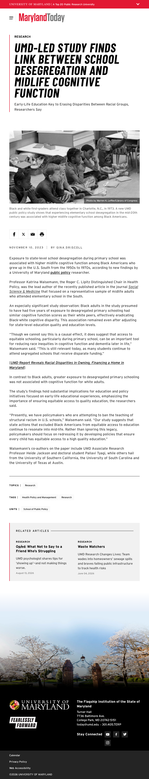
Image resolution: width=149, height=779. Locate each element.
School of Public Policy (35, 509)
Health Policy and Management (39, 497)
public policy (60, 272)
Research (30, 485)
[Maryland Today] (42, 17)
